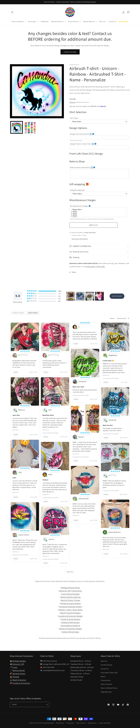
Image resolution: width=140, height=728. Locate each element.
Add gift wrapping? (77, 190)
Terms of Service (106, 684)
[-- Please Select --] (98, 210)
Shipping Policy (106, 692)
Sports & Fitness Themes (70, 600)
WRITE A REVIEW (117, 296)
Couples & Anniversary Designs (70, 616)
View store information (80, 239)
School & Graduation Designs (70, 628)
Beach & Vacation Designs (70, 613)
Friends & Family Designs (70, 619)
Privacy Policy (105, 680)
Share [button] (74, 272)
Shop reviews (33, 313)
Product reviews (18, 313)
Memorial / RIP (18, 664)
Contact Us (104, 669)
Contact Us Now (70, 52)
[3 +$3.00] (98, 215)
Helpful (15, 372)
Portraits (15, 677)
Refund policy (60, 723)
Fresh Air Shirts (38, 723)
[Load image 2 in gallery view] (30, 127)
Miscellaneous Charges (79, 206)
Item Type (74, 118)
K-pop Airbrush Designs (70, 594)
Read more (15, 430)
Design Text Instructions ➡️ (81, 134)
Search (103, 676)
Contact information (105, 723)
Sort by (112, 318)
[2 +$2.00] (98, 213)
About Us (104, 661)
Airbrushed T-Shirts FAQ (95, 266)
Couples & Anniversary (21, 683)
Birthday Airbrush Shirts (70, 587)
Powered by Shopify (48, 723)
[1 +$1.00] (98, 211)
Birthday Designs (19, 661)
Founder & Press (106, 665)
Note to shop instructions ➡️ (81, 167)
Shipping (72, 102)
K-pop (14, 667)
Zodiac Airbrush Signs (70, 632)
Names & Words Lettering (70, 597)
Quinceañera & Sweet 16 (70, 625)
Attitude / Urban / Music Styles (70, 610)
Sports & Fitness (18, 673)
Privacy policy (70, 723)
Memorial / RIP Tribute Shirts (70, 591)
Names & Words (18, 670)
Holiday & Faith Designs (70, 622)
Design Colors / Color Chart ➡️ (82, 144)
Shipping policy (92, 723)
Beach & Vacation (19, 680)
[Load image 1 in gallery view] (16, 127)
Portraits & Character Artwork (70, 606)
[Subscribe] (46, 704)
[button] (12, 12)
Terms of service (81, 723)
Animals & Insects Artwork (70, 603)
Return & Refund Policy (109, 688)
